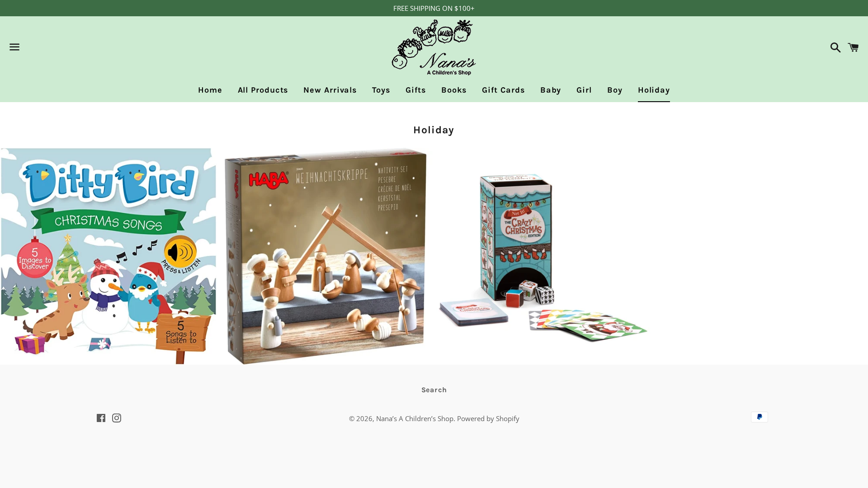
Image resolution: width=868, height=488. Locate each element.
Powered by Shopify (488, 418)
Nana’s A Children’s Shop (414, 418)
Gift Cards (503, 90)
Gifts (416, 90)
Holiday (654, 90)
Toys (381, 90)
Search (434, 389)
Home (210, 90)
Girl (584, 90)
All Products (263, 90)
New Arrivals (330, 90)
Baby (550, 90)
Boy (615, 90)
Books (454, 90)
